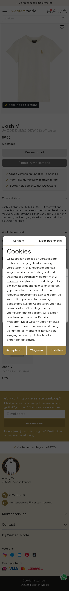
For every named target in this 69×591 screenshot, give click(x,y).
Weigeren (36, 350)
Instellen (57, 350)
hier (49, 321)
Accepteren (14, 350)
